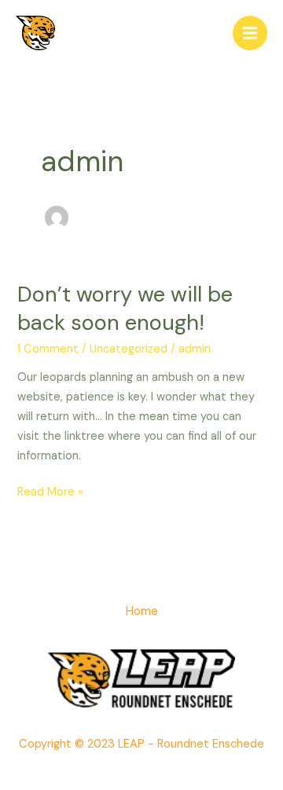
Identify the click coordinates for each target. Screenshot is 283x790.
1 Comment (48, 349)
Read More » (50, 491)
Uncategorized (128, 349)
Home (142, 611)
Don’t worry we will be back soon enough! (125, 308)
